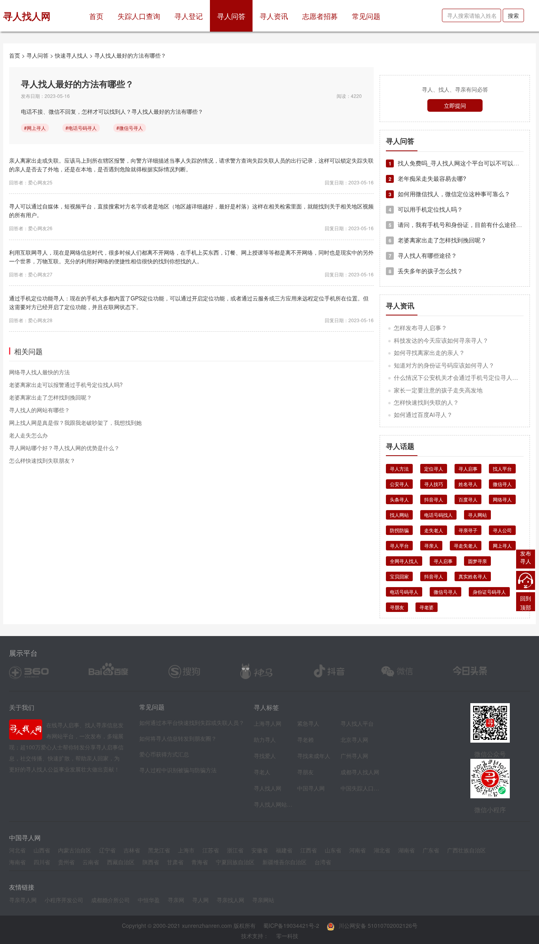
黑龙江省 (159, 850)
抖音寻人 (433, 499)
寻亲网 (176, 900)
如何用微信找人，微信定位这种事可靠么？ (449, 194)
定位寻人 (433, 468)
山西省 (42, 850)
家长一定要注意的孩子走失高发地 (438, 390)
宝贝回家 (399, 576)
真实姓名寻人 (473, 576)
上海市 (186, 850)
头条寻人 (399, 499)
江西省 (308, 850)
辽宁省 (107, 850)
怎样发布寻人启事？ (420, 327)
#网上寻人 (35, 127)
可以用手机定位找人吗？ (426, 209)
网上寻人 (502, 545)
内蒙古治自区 (74, 850)
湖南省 (406, 850)
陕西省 (150, 862)
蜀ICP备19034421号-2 (291, 925)
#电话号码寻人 (81, 127)
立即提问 (455, 105)
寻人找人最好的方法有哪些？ (130, 55)
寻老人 (262, 772)
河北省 (17, 850)
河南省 (357, 850)
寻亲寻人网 (23, 900)
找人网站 (399, 514)
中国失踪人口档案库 (360, 788)
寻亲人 (431, 545)
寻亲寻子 (468, 530)
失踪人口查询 (139, 16)
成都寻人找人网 (360, 772)
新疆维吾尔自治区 (284, 862)
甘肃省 (175, 862)
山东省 (333, 850)
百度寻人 (468, 499)
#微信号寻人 (129, 127)
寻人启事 (468, 468)
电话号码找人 (438, 514)
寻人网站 (477, 514)
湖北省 (382, 850)
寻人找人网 (267, 788)
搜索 (513, 15)
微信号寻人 (445, 591)
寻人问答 (231, 16)
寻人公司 (502, 530)
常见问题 (366, 16)
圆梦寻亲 (477, 560)
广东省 (431, 850)
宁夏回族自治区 (235, 862)
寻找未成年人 (313, 756)
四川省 (42, 862)
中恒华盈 (149, 900)
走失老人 (433, 530)
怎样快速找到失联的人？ (426, 402)
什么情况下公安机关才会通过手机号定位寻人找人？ (462, 377)
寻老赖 (305, 739)
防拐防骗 (399, 530)
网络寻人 (502, 499)
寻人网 (200, 900)
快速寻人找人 (71, 55)
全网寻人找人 (404, 560)
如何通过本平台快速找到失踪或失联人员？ (191, 722)
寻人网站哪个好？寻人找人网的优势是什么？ (64, 448)
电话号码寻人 (404, 591)
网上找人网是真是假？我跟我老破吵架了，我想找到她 (75, 422)
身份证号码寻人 (489, 591)
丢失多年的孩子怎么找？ (426, 270)
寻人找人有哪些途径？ (423, 255)
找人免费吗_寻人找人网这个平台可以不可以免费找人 (463, 163)
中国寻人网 (311, 788)
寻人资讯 (274, 16)
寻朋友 (397, 607)
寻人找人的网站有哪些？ (39, 410)
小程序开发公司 (64, 900)
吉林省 (132, 850)
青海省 (199, 862)
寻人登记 (188, 16)
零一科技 (287, 936)
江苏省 (210, 850)
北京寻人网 (354, 739)
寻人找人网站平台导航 (273, 804)
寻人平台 (399, 545)
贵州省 (66, 862)
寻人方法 (399, 468)
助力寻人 (265, 739)
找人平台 (502, 468)
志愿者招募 (320, 16)
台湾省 (322, 862)
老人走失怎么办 (28, 435)
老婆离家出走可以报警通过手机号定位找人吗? (66, 384)
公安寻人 (399, 483)
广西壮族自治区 (466, 850)
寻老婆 (426, 607)
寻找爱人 (265, 756)
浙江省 (235, 850)
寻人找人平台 (357, 723)
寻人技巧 (433, 483)
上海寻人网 (267, 723)
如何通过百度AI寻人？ (423, 414)
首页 (99, 15)
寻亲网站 (263, 900)
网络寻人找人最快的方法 (39, 372)
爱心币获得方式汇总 (164, 754)
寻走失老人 (465, 545)
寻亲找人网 (230, 900)
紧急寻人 (308, 723)
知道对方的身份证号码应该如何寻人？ (444, 365)
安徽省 (259, 850)
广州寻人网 (354, 756)
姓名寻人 (468, 483)
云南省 (90, 862)
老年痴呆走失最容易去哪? (427, 178)
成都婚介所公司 (110, 900)
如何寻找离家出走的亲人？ (429, 352)
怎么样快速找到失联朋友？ (42, 460)
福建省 (284, 850)
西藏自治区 (121, 862)
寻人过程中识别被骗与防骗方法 (178, 770)
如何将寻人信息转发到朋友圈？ (178, 738)
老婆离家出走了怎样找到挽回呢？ (50, 397)
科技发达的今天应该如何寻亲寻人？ (441, 340)
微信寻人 (502, 483)
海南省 (17, 862)
